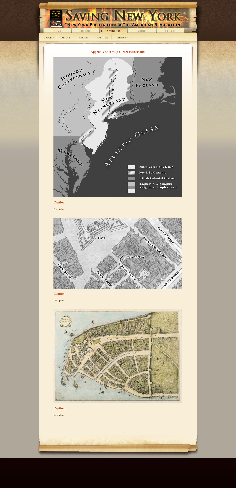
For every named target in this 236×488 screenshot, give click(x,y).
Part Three (102, 38)
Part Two (83, 38)
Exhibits (170, 30)
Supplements (122, 38)
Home (57, 30)
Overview (49, 38)
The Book (85, 30)
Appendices (113, 30)
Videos (142, 30)
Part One (65, 38)
